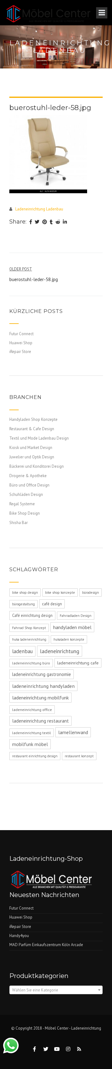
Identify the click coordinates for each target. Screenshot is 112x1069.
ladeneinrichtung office (32, 709)
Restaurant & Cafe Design (31, 428)
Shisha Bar (18, 522)
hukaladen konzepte (69, 639)
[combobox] (56, 990)
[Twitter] (37, 222)
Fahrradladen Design (75, 615)
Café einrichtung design (32, 615)
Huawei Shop (20, 342)
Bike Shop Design (24, 513)
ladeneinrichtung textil (31, 732)
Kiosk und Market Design (30, 447)
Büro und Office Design (29, 485)
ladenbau (22, 651)
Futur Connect (21, 333)
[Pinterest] (44, 222)
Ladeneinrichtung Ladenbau (39, 209)
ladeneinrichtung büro (31, 663)
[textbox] (56, 990)
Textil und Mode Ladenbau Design (39, 438)
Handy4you (19, 935)
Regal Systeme (22, 504)
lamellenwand (73, 732)
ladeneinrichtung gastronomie (41, 674)
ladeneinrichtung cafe (78, 663)
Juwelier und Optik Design (31, 457)
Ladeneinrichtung (86, 1028)
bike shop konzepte (60, 592)
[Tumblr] (51, 222)
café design (52, 604)
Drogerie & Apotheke (28, 475)
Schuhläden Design (26, 494)
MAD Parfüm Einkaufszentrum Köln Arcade (46, 944)
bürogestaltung (23, 604)
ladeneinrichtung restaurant (40, 721)
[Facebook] (30, 222)
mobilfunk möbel (30, 744)
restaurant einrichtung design (35, 756)
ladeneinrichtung (59, 651)
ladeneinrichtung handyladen (43, 686)
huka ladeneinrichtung (29, 639)
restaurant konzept (79, 756)
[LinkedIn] (65, 222)
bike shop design (25, 592)
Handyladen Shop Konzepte (33, 419)
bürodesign (90, 592)
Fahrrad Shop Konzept (29, 628)
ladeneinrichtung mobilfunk (40, 697)
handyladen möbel (72, 627)
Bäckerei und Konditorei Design (36, 466)
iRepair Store (20, 351)
